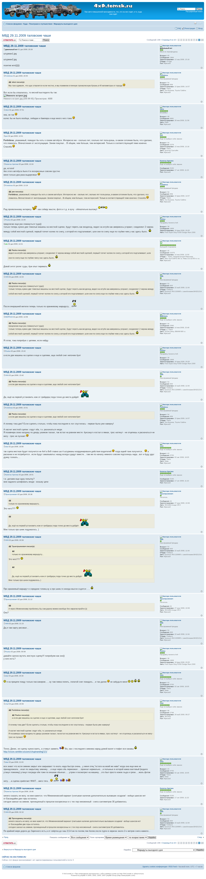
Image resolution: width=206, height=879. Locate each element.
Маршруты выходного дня (65, 24)
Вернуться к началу (201, 68)
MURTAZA (9, 317)
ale (6, 244)
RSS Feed (173, 867)
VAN (7, 277)
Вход (200, 28)
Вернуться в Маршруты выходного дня (20, 849)
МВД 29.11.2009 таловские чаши (26, 35)
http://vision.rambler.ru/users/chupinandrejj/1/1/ (25, 751)
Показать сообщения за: (60, 837)
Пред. (6, 837)
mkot (7, 110)
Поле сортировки (97, 837)
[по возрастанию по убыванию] (142, 837)
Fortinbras (9, 76)
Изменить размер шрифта (200, 23)
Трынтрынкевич (11, 494)
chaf (7, 704)
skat (6, 446)
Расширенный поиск (194, 11)
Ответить (6, 39)
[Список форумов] (43, 18)
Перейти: (127, 850)
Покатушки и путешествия (40, 24)
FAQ (179, 28)
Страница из (169, 40)
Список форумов (14, 24)
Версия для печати (195, 23)
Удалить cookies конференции (154, 867)
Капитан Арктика (11, 164)
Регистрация (190, 28)
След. (199, 837)
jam (6, 136)
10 (202, 40)
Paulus (7, 220)
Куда (25, 24)
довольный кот (11, 49)
